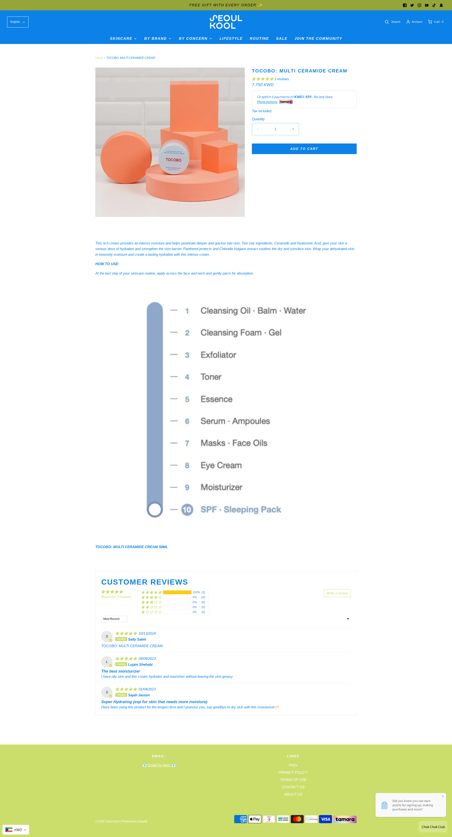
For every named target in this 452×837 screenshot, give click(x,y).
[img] (126, 633)
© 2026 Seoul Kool (107, 821)
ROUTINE (259, 38)
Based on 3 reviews (116, 597)
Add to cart (304, 149)
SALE (281, 38)
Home (99, 58)
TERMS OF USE (293, 780)
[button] (263, 79)
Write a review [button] (337, 593)
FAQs (293, 765)
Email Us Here (159, 765)
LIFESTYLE (231, 38)
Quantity (258, 119)
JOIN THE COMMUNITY (318, 38)
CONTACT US (293, 787)
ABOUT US (293, 794)
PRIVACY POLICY (293, 772)
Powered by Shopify (134, 821)
